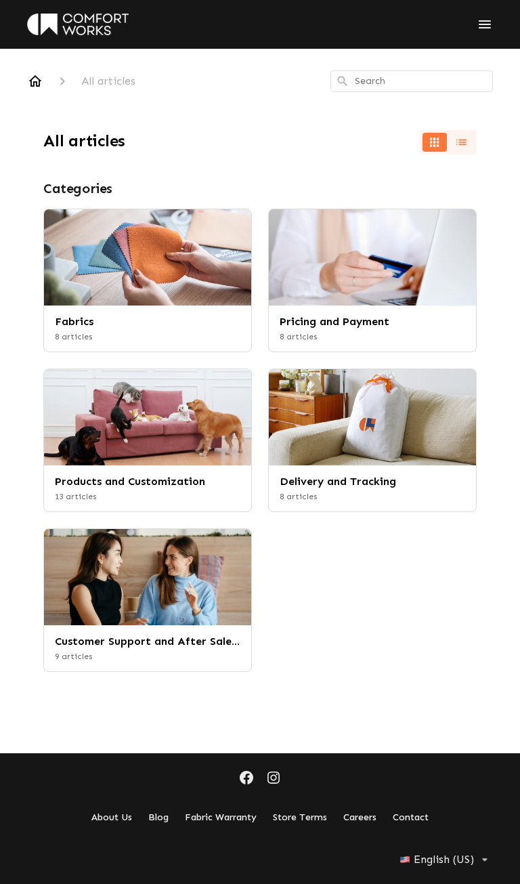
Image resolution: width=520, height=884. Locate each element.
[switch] (448, 142)
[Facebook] (246, 779)
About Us (111, 817)
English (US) (444, 859)
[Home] (35, 81)
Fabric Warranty (221, 817)
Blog (158, 817)
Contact (411, 817)
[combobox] (411, 81)
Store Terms (300, 817)
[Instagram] (273, 779)
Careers (359, 817)
